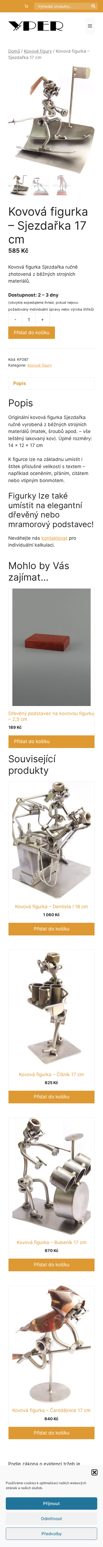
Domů (14, 51)
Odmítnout (51, 1518)
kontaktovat (54, 538)
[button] (94, 1472)
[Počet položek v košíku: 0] (26, 6)
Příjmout (51, 1503)
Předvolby (51, 1533)
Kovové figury (38, 51)
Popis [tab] (19, 383)
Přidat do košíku (31, 332)
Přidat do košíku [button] (32, 741)
